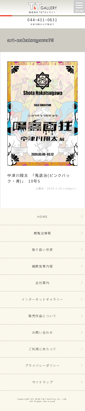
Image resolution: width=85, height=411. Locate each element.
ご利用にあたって (42, 349)
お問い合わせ (42, 332)
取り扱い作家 (42, 249)
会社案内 (42, 282)
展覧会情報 (42, 233)
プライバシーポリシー (42, 365)
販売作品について (42, 316)
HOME (42, 216)
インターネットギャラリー (42, 299)
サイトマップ (42, 382)
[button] (79, 6)
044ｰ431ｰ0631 (42, 21)
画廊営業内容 (42, 266)
